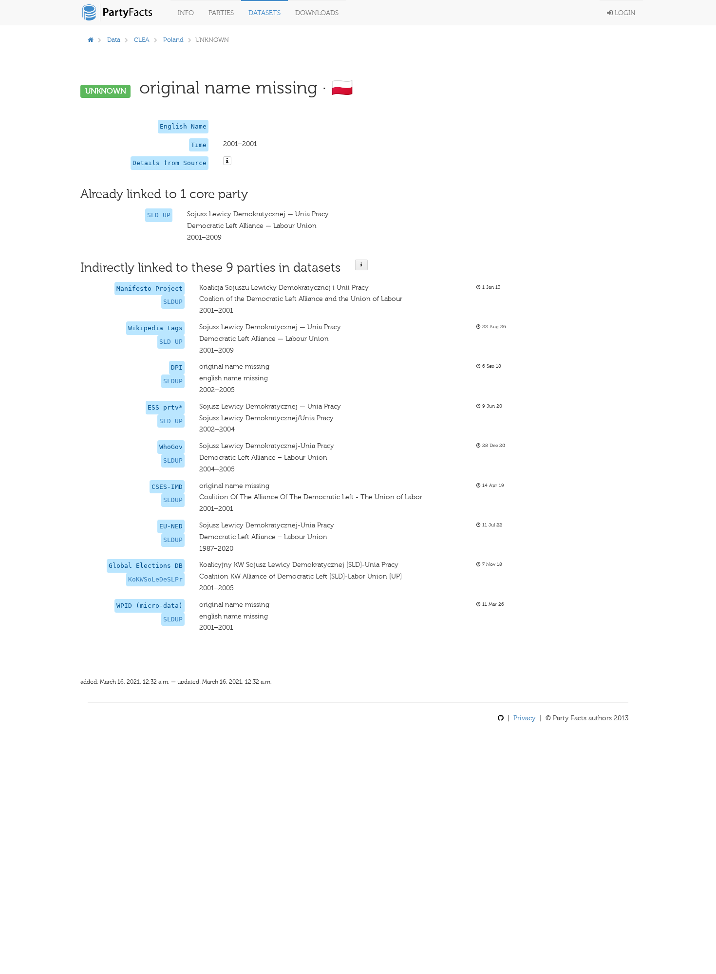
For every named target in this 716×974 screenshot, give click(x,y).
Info (186, 13)
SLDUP (173, 301)
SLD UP (158, 215)
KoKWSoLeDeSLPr (155, 579)
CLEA (142, 39)
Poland (173, 39)
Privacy (524, 718)
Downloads (317, 13)
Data (113, 39)
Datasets (264, 13)
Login (624, 13)
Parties (221, 13)
